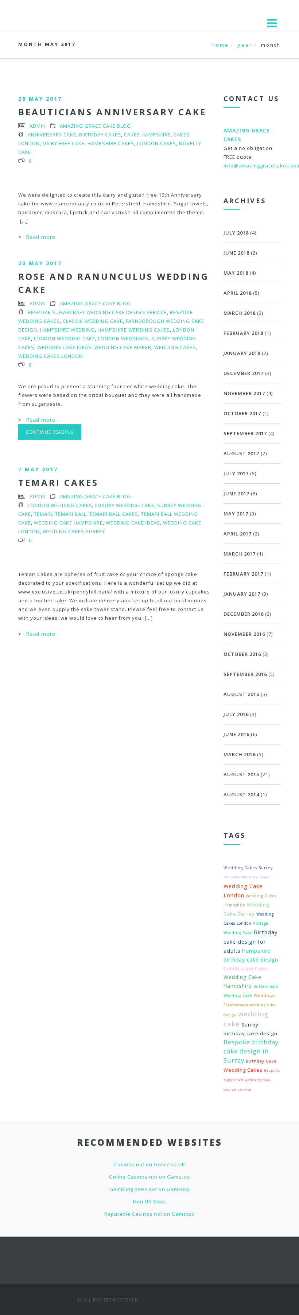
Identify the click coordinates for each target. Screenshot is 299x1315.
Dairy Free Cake (64, 143)
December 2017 (244, 373)
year (245, 45)
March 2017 (240, 553)
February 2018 (243, 333)
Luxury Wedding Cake (124, 505)
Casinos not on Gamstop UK (149, 1164)
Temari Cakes (58, 482)
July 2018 (236, 232)
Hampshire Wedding (67, 329)
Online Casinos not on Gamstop (149, 1176)
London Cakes (156, 143)
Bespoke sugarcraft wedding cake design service (97, 312)
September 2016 (245, 674)
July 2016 (236, 714)
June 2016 (236, 734)
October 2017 (242, 413)
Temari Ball (70, 514)
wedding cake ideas (64, 347)
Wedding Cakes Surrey (74, 531)
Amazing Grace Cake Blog (95, 126)
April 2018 (238, 293)
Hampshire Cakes (111, 143)
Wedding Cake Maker (122, 347)
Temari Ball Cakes (113, 514)
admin (38, 126)
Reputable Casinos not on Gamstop (149, 1214)
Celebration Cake (246, 968)
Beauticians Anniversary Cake (112, 112)
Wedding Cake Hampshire (68, 522)
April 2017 (238, 533)
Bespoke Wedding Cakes (247, 877)
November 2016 (244, 634)
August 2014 (241, 794)
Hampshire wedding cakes (134, 329)
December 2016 (244, 614)
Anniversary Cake (52, 134)
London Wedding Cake (64, 338)
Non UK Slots (149, 1201)
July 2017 (236, 473)
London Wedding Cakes (60, 505)
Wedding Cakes (175, 347)
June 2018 (236, 253)
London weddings (123, 338)
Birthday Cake (261, 1061)
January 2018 (242, 353)
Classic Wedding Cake (93, 321)
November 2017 (244, 393)
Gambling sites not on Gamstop (149, 1189)
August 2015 (241, 774)
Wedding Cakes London (50, 356)
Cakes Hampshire (147, 134)
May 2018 (236, 273)
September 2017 (245, 433)
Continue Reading (50, 432)
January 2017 (242, 594)
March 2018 (240, 313)
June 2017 (236, 493)
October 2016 (242, 654)
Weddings (265, 995)
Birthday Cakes (100, 134)
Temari (43, 514)
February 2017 (243, 574)
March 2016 (240, 754)
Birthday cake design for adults (250, 941)
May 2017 (236, 513)
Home (220, 45)
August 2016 (241, 694)
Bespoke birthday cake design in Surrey (251, 1051)
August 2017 (241, 453)
